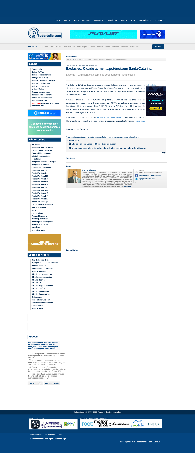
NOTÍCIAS (112, 20)
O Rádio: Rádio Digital (40, 291)
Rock (34, 210)
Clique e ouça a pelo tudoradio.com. (94, 144)
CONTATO (160, 20)
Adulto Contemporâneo (41, 156)
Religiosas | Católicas (40, 165)
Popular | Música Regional (42, 222)
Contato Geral (37, 306)
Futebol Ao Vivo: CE (40, 193)
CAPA (57, 20)
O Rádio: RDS (37, 283)
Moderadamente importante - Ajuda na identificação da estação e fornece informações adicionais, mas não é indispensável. (46, 363)
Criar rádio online (39, 230)
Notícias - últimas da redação (43, 81)
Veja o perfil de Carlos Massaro (150, 175)
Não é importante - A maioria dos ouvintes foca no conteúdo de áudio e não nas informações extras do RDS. (46, 376)
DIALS (67, 20)
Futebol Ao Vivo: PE (40, 199)
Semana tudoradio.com (41, 92)
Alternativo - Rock (39, 207)
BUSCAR (158, 46)
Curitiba (92, 47)
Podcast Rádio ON (39, 266)
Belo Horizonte (69, 47)
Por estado (36, 145)
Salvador (115, 47)
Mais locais (134, 47)
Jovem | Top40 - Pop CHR (42, 150)
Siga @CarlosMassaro (147, 179)
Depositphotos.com (144, 442)
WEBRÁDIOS (145, 20)
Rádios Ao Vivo (38, 72)
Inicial (69, 59)
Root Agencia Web (127, 442)
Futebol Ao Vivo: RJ (40, 173)
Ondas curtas (37, 297)
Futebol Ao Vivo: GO (40, 190)
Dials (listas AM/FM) (40, 78)
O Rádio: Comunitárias (41, 294)
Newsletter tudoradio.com (42, 98)
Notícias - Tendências (40, 86)
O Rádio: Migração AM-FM (42, 286)
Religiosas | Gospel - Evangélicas (45, 162)
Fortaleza (124, 47)
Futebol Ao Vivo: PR (40, 182)
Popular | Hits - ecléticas (41, 153)
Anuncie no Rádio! (39, 271)
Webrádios (36, 227)
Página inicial (37, 69)
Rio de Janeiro (56, 47)
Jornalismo (36, 159)
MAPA (124, 20)
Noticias (78, 59)
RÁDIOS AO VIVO (82, 20)
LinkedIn (127, 186)
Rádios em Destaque (40, 202)
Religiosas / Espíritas (40, 225)
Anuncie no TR (37, 308)
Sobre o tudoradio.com (41, 300)
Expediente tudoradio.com (42, 303)
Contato (157, 442)
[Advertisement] (116, 218)
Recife (107, 47)
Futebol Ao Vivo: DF (40, 196)
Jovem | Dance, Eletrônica (42, 205)
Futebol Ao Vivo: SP (40, 170)
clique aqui (139, 121)
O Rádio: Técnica (38, 280)
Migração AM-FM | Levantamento (45, 263)
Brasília (100, 47)
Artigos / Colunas (39, 89)
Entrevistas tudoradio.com (42, 269)
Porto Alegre (82, 47)
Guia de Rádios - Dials (40, 260)
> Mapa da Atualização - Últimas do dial (46, 104)
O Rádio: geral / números (42, 274)
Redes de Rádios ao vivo (42, 95)
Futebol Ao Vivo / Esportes (42, 148)
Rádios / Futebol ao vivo (41, 75)
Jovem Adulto (37, 213)
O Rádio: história (38, 288)
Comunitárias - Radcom (41, 168)
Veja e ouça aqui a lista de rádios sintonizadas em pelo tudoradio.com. (109, 148)
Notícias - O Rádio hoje (41, 83)
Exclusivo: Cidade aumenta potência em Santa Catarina (105, 59)
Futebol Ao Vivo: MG (40, 176)
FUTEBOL (98, 20)
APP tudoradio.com (39, 101)
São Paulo (44, 47)
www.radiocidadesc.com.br (109, 118)
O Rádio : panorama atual (42, 277)
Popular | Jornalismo (40, 219)
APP (133, 20)
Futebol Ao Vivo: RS (40, 179)
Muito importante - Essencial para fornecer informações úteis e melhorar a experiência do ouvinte (46, 356)
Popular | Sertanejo (39, 216)
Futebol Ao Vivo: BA (40, 185)
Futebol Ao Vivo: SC (40, 187)
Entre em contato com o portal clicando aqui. (48, 439)
